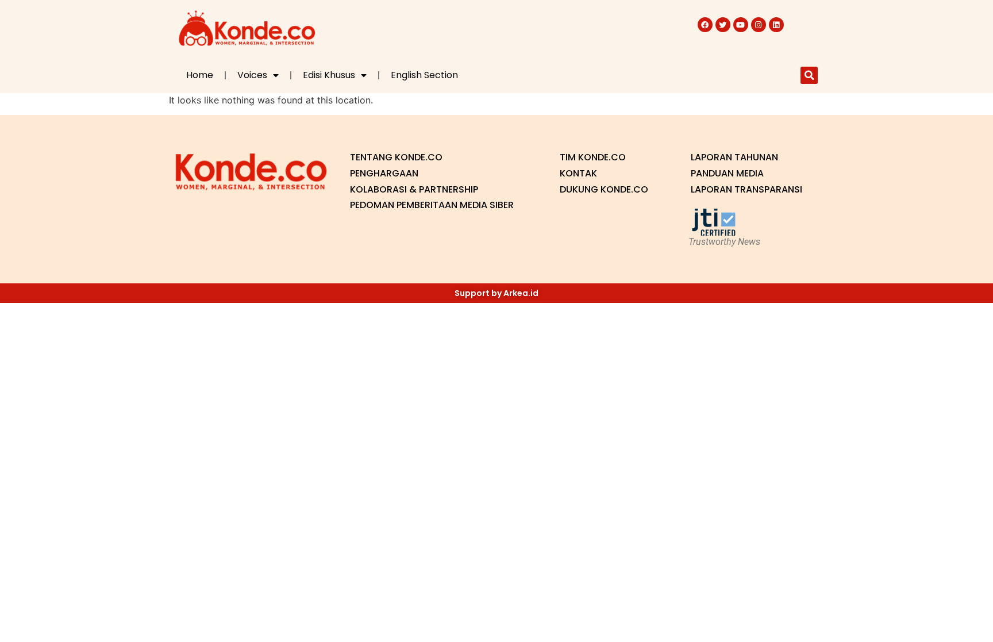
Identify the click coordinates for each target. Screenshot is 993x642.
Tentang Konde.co (396, 157)
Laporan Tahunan (734, 157)
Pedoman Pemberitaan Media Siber (432, 205)
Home (199, 75)
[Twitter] (722, 24)
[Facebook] (705, 24)
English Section (424, 75)
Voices (252, 75)
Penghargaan (384, 173)
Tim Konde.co (593, 157)
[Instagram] (758, 24)
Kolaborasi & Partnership (414, 189)
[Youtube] (740, 24)
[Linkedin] (776, 24)
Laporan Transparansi (746, 189)
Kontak (578, 173)
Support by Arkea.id (496, 293)
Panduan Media (727, 173)
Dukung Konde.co (604, 189)
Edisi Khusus (329, 75)
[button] (809, 75)
